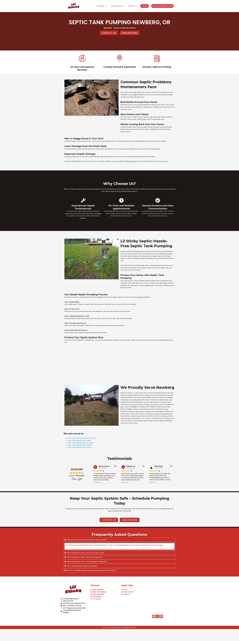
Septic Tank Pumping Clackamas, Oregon (81, 443)
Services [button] (100, 6)
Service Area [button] (116, 6)
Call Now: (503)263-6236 (162, 6)
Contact (144, 6)
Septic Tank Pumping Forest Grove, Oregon (82, 438)
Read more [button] (96, 482)
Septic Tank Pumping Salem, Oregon (79, 440)
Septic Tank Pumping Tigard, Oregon (79, 447)
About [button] (131, 6)
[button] (174, 474)
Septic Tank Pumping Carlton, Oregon (80, 445)
